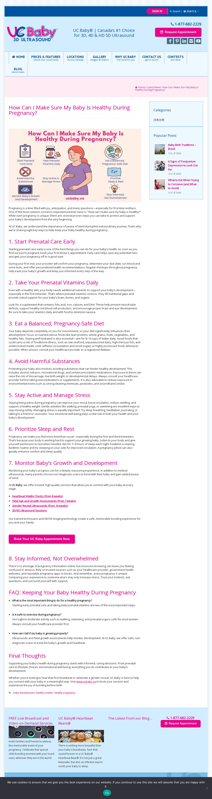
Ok (107, 792)
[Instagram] (191, 41)
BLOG (18, 70)
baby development (24, 693)
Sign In (157, 11)
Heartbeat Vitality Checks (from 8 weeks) (37, 496)
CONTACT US (151, 58)
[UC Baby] (33, 40)
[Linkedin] (184, 41)
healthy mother (44, 693)
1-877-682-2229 (188, 24)
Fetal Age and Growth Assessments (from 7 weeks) (44, 501)
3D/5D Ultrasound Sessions (29, 510)
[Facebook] (170, 41)
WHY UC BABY (125, 58)
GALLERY (99, 58)
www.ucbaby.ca (86, 681)
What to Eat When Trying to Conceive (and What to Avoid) (183, 184)
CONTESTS (175, 58)
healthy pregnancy (64, 693)
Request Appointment (180, 32)
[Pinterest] (177, 41)
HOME (20, 57)
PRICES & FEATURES (45, 58)
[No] (207, 788)
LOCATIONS (75, 58)
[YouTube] (198, 41)
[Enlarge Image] (75, 128)
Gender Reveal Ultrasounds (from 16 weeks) (40, 505)
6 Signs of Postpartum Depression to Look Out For (183, 165)
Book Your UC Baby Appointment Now (42, 539)
